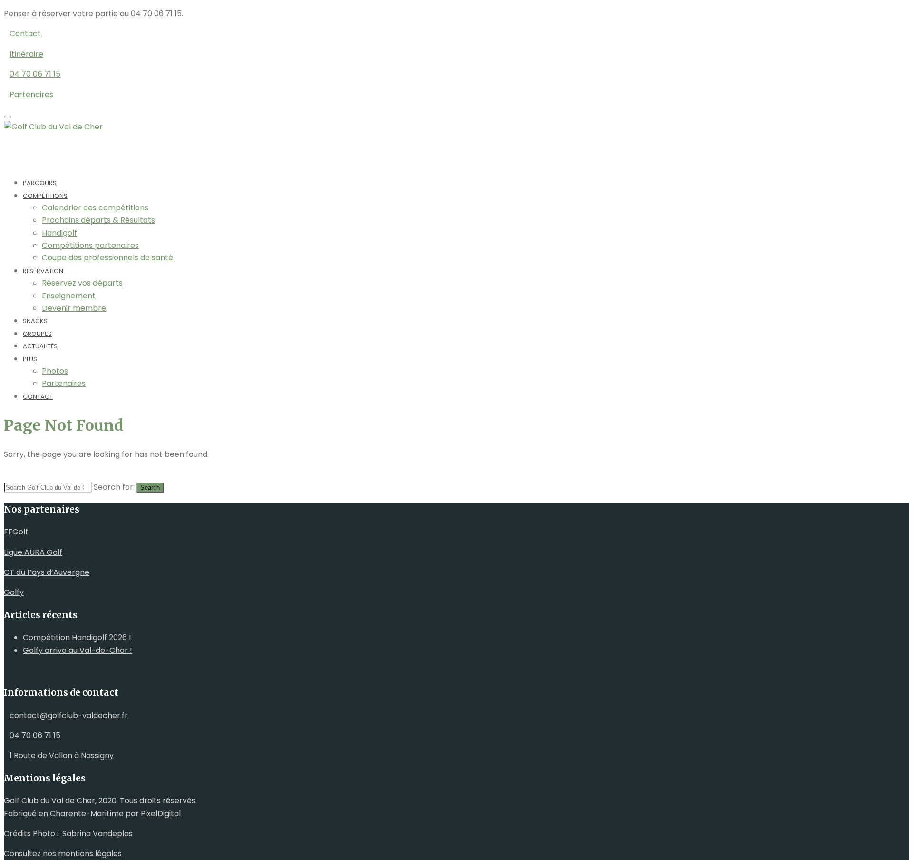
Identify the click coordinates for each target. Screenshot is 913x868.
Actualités (40, 346)
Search (150, 487)
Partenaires (64, 383)
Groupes (37, 333)
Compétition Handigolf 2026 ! (77, 637)
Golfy (14, 592)
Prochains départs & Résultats (98, 220)
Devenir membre (74, 308)
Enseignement (69, 295)
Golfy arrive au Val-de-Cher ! (77, 650)
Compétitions (45, 195)
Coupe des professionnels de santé (107, 257)
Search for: (114, 487)
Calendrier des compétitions (95, 207)
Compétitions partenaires (90, 245)
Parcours (40, 182)
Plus (30, 359)
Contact (38, 396)
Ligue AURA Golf (33, 552)
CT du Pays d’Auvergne (46, 572)
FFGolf (16, 531)
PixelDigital (161, 813)
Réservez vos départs (82, 282)
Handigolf (59, 232)
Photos (55, 370)
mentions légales (91, 853)
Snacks (35, 321)
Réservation (43, 271)
